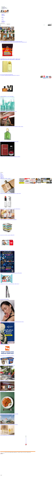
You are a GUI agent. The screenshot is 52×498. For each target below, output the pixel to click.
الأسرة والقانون (2, 177)
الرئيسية (9, 178)
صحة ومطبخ (1, 176)
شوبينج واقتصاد (2, 178)
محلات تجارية (5, 178)
